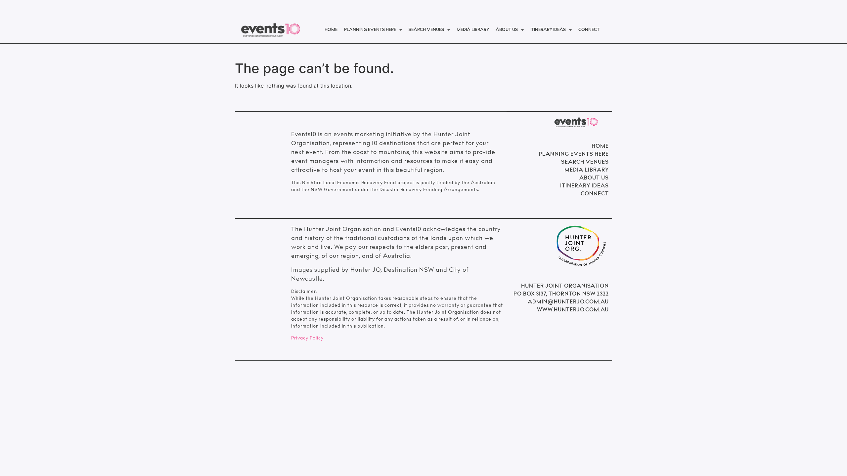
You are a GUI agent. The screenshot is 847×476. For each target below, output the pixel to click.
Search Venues (426, 30)
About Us (507, 30)
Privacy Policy (307, 338)
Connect (589, 30)
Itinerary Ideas (548, 30)
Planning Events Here (370, 30)
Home (331, 30)
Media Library (473, 30)
